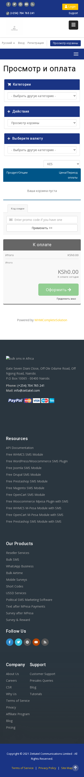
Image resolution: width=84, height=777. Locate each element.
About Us (12, 674)
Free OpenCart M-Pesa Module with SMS (34, 515)
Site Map (67, 768)
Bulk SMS (12, 559)
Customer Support (42, 674)
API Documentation (20, 448)
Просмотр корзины (65, 43)
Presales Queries (41, 680)
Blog (9, 721)
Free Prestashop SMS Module (27, 481)
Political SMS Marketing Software (29, 600)
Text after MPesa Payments (25, 606)
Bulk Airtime (14, 573)
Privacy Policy (48, 768)
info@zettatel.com (27, 390)
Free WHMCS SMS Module (24, 454)
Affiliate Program (18, 714)
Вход (21, 43)
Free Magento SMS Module (25, 488)
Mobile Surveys (16, 580)
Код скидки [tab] (17, 208)
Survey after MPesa (19, 613)
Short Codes (14, 586)
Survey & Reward (18, 620)
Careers (11, 680)
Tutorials (36, 694)
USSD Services (16, 593)
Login (71, 6)
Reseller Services (17, 553)
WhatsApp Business (20, 566)
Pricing (10, 727)
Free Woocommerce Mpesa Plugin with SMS (37, 501)
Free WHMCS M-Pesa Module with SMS (33, 508)
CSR (9, 687)
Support (73, 13)
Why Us (11, 694)
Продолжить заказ (66, 298)
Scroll (75, 768)
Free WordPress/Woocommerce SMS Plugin (37, 461)
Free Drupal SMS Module (23, 474)
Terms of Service (18, 701)
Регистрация (36, 43)
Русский (7, 43)
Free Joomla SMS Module (24, 468)
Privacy (11, 707)
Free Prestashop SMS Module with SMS (33, 521)
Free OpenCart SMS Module (25, 495)
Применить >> (42, 228)
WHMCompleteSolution (50, 320)
